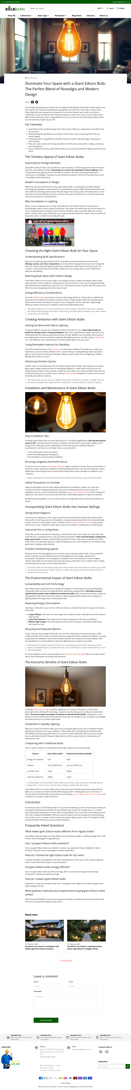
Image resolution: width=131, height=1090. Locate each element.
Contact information (86, 1087)
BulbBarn (68, 1083)
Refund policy (42, 1087)
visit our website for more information (87, 794)
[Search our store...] (90, 8)
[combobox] (61, 8)
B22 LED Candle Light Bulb (75, 654)
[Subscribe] (128, 1066)
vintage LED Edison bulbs (81, 522)
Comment (37, 991)
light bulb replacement (78, 492)
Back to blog (67, 960)
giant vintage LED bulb (55, 466)
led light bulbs (38, 297)
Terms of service (63, 1087)
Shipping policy (74, 1087)
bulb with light (71, 373)
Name (36, 982)
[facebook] (100, 1051)
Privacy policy (52, 1087)
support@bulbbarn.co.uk (121, 2)
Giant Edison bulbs (41, 709)
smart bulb (55, 349)
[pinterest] (107, 1051)
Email (71, 982)
